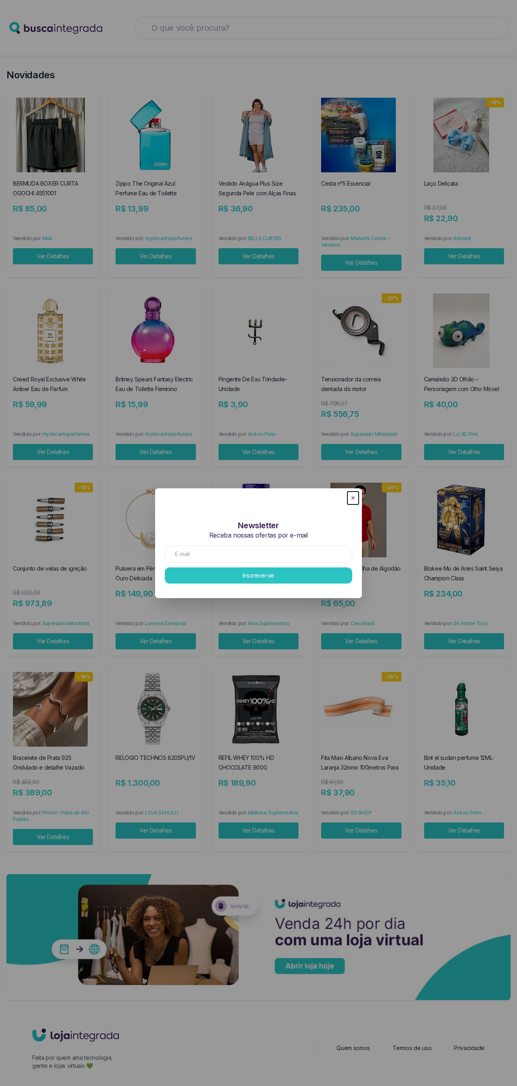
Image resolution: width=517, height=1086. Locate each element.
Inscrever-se (258, 575)
